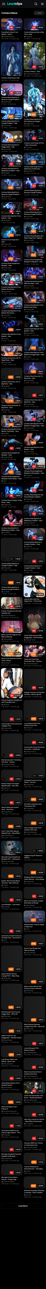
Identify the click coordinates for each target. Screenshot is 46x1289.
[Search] (36, 4)
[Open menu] (42, 4)
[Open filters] (3, 4)
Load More (23, 1206)
